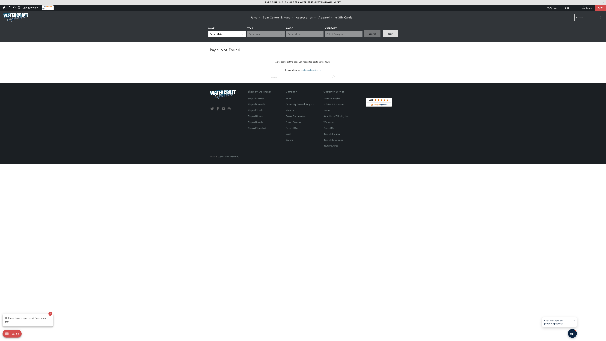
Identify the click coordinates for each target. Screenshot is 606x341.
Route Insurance (331, 145)
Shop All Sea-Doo (256, 98)
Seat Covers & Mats (277, 17)
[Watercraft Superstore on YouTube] (14, 7)
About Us (290, 110)
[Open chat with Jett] (572, 333)
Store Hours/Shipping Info (336, 116)
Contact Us (329, 128)
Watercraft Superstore (228, 156)
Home (288, 98)
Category (331, 28)
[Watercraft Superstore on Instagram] (19, 7)
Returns (327, 110)
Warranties (329, 122)
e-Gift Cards (343, 17)
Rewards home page (333, 139)
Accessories (305, 17)
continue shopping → (311, 70)
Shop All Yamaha (256, 110)
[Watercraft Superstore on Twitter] (3, 7)
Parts (254, 17)
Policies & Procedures (334, 104)
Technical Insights (332, 98)
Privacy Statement (294, 122)
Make (211, 28)
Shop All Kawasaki (256, 104)
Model (290, 28)
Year (250, 28)
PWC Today (553, 7)
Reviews (289, 139)
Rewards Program (332, 133)
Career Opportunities (296, 116)
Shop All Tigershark (257, 128)
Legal (288, 133)
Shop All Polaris (255, 122)
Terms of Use (292, 128)
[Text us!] (12, 334)
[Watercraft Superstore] (15, 18)
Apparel (324, 17)
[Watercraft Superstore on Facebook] (8, 7)
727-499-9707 (30, 7)
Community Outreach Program (300, 104)
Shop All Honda (255, 116)
